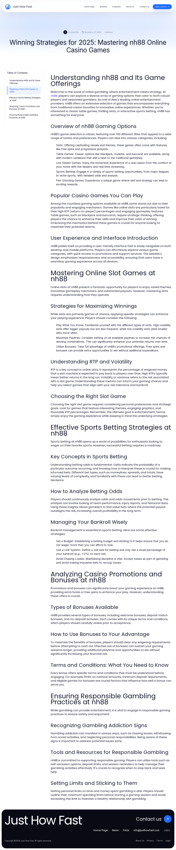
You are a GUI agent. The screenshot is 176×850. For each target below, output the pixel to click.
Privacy (150, 840)
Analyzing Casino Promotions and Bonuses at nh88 (24, 107)
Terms (159, 840)
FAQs (126, 830)
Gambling (109, 32)
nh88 (54, 95)
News (115, 830)
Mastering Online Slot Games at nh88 (23, 90)
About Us (140, 840)
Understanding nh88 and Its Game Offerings (24, 81)
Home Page (101, 830)
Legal (167, 840)
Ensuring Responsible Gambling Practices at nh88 (23, 116)
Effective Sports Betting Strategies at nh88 (25, 98)
